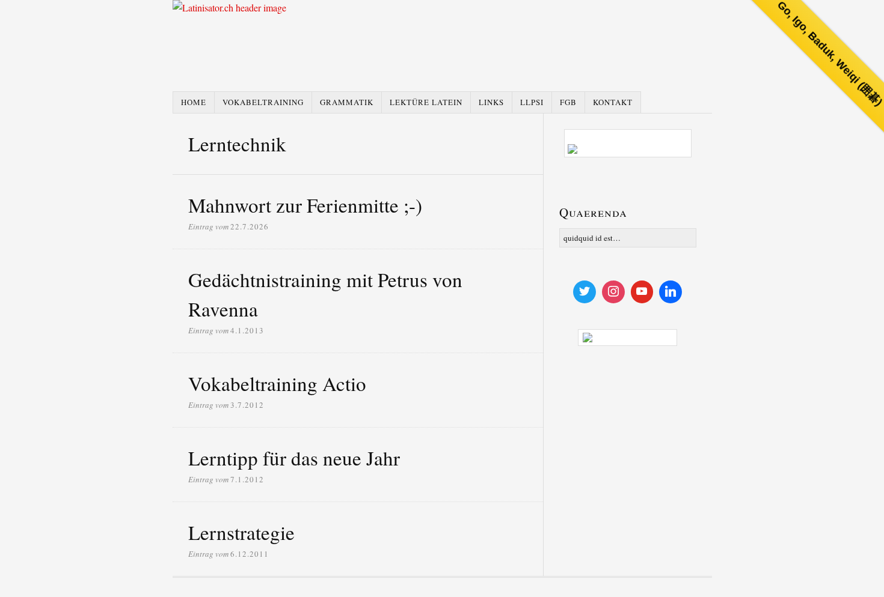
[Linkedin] (670, 291)
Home (193, 102)
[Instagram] (613, 291)
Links (491, 102)
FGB (568, 102)
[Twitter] (584, 291)
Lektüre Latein (426, 102)
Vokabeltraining (263, 102)
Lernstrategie (241, 532)
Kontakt (613, 102)
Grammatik (346, 102)
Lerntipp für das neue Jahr (294, 457)
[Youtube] (642, 291)
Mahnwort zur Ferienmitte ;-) (305, 205)
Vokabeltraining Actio (277, 383)
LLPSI (532, 102)
